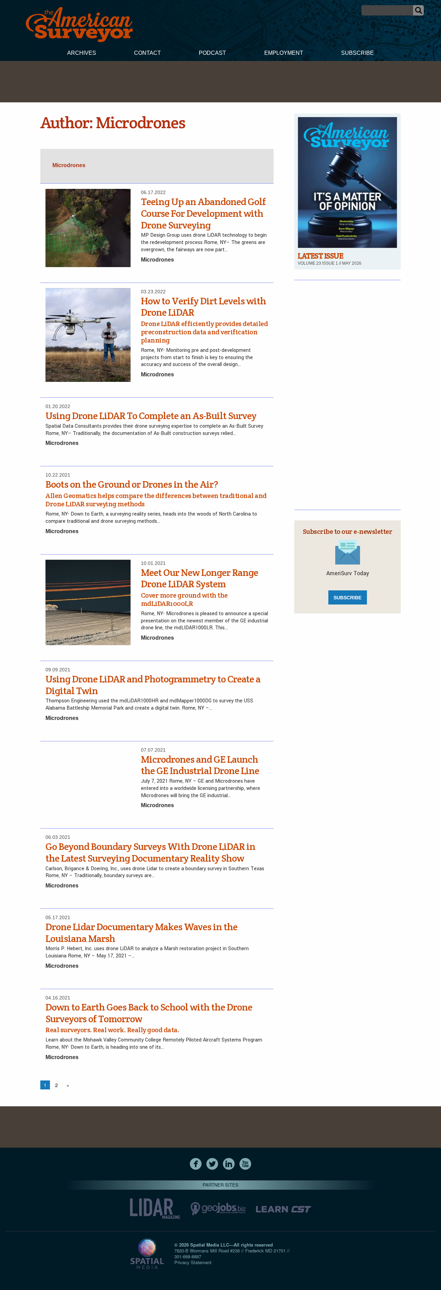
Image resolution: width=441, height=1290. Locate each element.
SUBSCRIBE (347, 597)
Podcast (212, 53)
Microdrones (157, 260)
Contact (147, 53)
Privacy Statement (193, 1262)
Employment (283, 53)
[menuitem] (81, 54)
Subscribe (357, 53)
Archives (81, 53)
